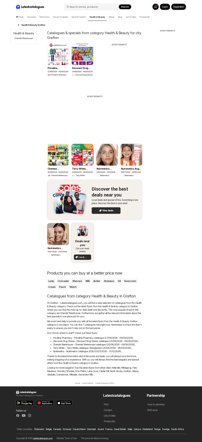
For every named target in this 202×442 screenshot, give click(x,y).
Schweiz (67, 429)
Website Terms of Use (66, 438)
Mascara (77, 281)
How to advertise (156, 404)
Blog (120, 17)
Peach (62, 286)
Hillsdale (73, 374)
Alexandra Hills (85, 374)
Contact (108, 410)
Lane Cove (92, 371)
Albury (135, 371)
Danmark (91, 429)
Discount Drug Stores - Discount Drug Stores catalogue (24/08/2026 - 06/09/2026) (95, 341)
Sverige (165, 429)
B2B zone (152, 410)
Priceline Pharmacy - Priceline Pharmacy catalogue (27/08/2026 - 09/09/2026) (93, 337)
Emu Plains (80, 371)
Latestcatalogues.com (42, 438)
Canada (57, 429)
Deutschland (79, 429)
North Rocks (116, 371)
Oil (119, 281)
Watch (73, 286)
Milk (88, 281)
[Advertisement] (119, 68)
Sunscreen (130, 281)
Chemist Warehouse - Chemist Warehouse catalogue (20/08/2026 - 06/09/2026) (94, 344)
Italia (130, 429)
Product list (145, 17)
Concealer (63, 281)
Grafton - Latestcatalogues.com (66, 302)
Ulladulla (51, 374)
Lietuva (137, 429)
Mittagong (126, 367)
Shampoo (109, 281)
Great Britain (120, 429)
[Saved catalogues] (155, 7)
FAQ (106, 404)
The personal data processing (94, 438)
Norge (157, 429)
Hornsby (61, 371)
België (49, 429)
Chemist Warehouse (70, 313)
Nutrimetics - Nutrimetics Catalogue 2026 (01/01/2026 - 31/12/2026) (87, 351)
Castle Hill (104, 371)
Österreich (39, 429)
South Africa (177, 429)
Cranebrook (62, 374)
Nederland (147, 429)
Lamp (51, 281)
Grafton (127, 371)
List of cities (131, 17)
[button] (24, 402)
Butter (96, 281)
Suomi (100, 429)
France (108, 429)
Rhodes (70, 371)
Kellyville (116, 367)
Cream (51, 286)
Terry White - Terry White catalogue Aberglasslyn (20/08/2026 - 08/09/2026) (92, 347)
